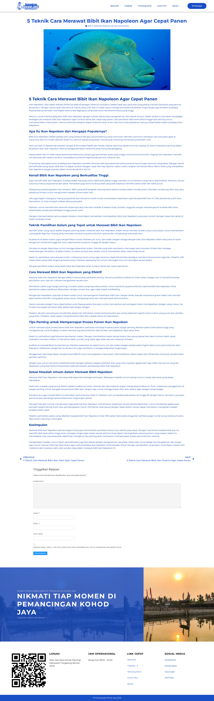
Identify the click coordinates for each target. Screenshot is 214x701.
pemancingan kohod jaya (70, 430)
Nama (36, 513)
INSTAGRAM (171, 666)
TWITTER (169, 678)
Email (36, 523)
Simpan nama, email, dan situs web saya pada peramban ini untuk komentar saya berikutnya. (77, 547)
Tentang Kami (144, 5)
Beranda (114, 5)
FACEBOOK (170, 660)
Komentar (38, 481)
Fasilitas (128, 5)
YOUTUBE (170, 672)
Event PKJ (162, 5)
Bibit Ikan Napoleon (39, 137)
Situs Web (37, 534)
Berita (175, 5)
